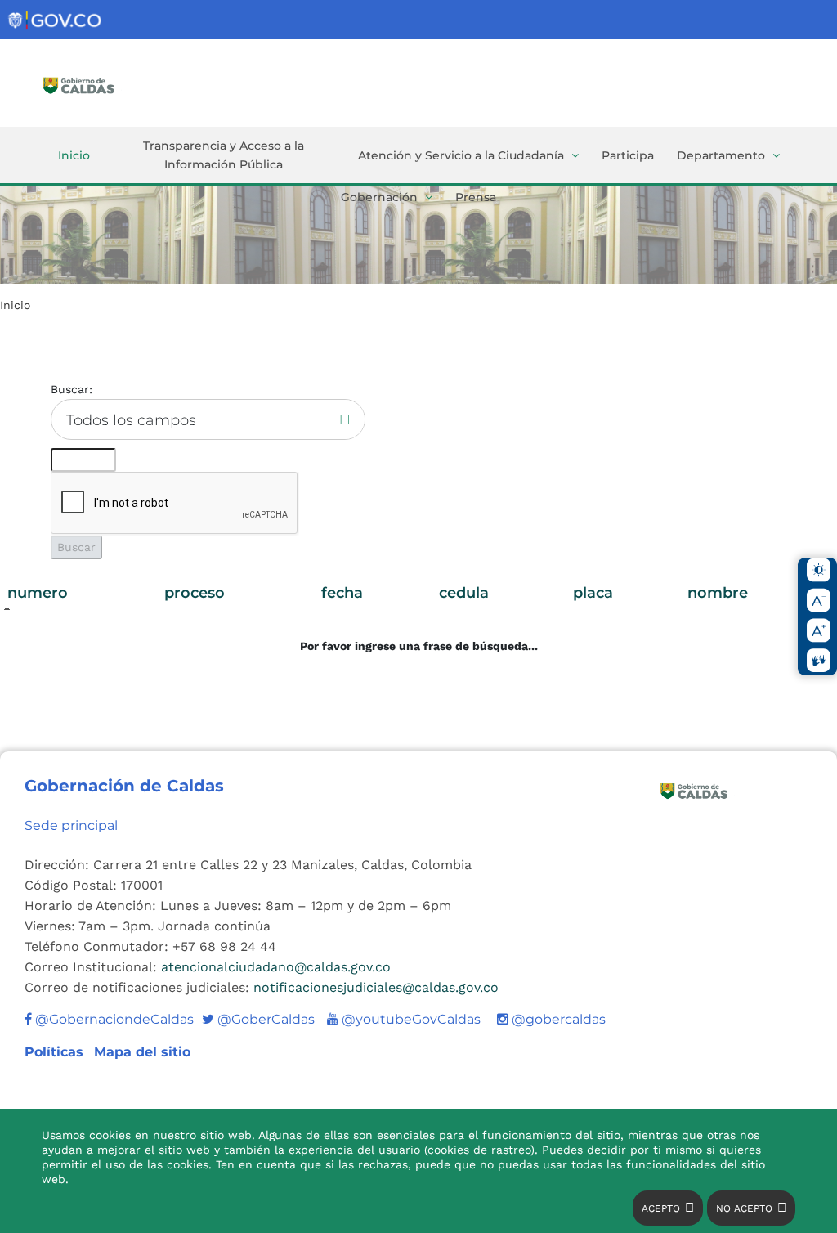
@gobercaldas (557, 1019)
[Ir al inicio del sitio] (102, 84)
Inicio (74, 155)
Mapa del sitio (142, 1052)
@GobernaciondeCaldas (113, 1019)
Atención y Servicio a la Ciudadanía (461, 155)
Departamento (721, 155)
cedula (464, 593)
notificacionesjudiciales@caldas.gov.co (376, 987)
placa (593, 593)
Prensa (475, 197)
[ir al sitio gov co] (55, 21)
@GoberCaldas (258, 1019)
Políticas (56, 1052)
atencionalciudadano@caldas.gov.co (276, 967)
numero (37, 593)
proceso (194, 593)
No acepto (744, 1208)
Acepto (661, 1208)
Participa (628, 155)
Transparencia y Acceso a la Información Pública (223, 155)
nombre (717, 593)
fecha (342, 593)
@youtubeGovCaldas (404, 1019)
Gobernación (379, 197)
